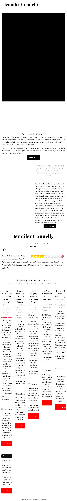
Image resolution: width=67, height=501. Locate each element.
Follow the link (32, 265)
